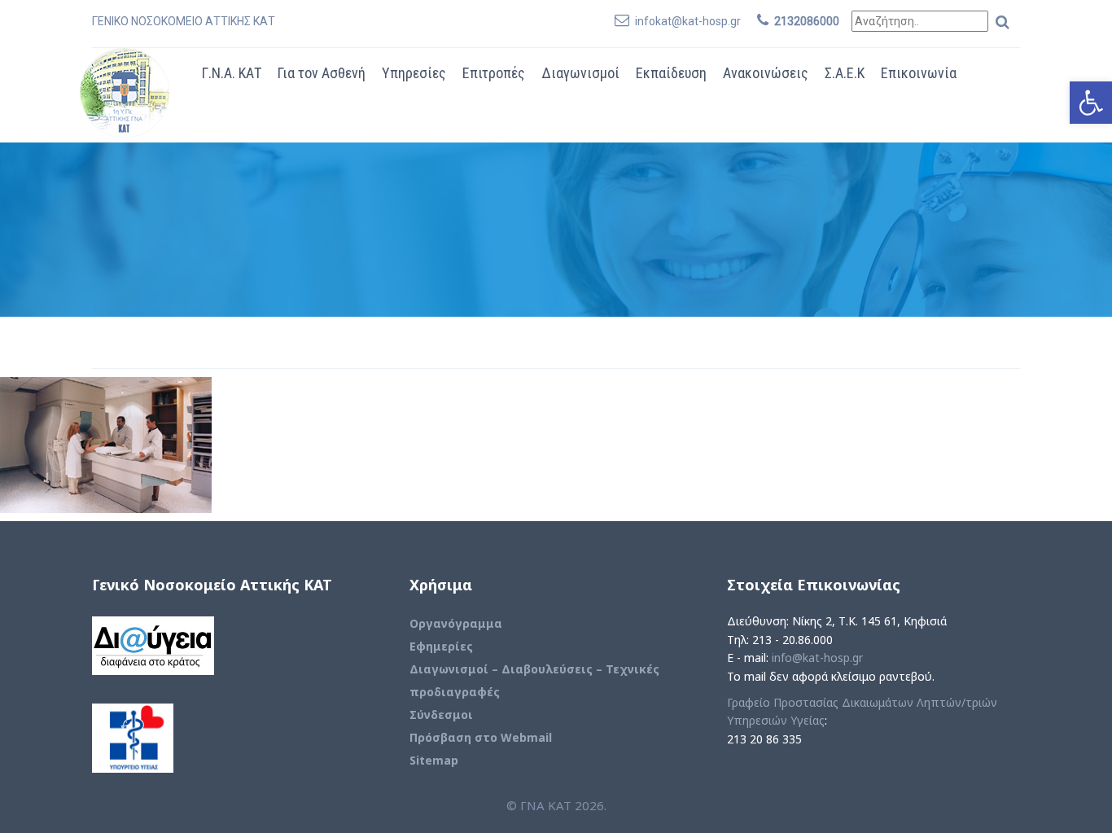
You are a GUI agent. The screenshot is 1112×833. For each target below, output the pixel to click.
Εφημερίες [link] (441, 646)
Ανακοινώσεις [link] (765, 72)
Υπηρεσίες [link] (414, 72)
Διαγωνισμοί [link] (580, 72)
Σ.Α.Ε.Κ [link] (845, 72)
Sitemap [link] (433, 760)
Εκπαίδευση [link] (671, 72)
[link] (1091, 102)
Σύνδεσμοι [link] (441, 714)
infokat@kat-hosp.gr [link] (688, 21)
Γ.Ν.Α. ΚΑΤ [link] (231, 72)
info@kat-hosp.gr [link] (817, 657)
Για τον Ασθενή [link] (322, 72)
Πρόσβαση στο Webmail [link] (480, 737)
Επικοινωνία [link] (919, 72)
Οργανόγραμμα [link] (455, 623)
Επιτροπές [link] (493, 72)
